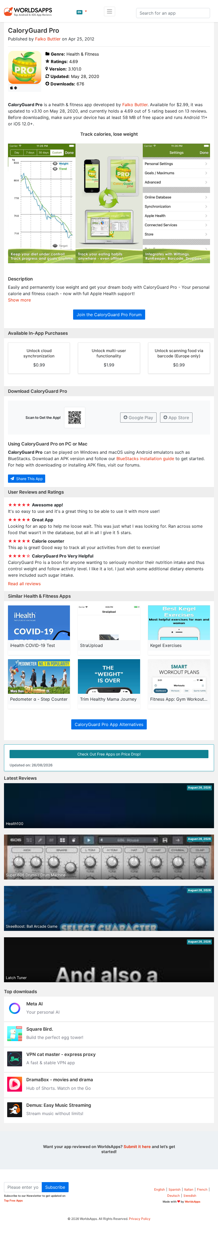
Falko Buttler (48, 39)
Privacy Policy (139, 1219)
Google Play (140, 417)
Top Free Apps (13, 1200)
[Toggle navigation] (109, 11)
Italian (188, 1189)
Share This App (29, 478)
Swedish (189, 1196)
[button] (82, 11)
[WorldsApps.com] (29, 11)
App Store (178, 417)
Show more (19, 300)
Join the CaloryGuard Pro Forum (109, 314)
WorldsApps (192, 1201)
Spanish (175, 1189)
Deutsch (173, 1196)
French (202, 1189)
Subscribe (55, 1187)
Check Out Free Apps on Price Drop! (109, 754)
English (159, 1189)
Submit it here (137, 1146)
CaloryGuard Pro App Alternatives (109, 724)
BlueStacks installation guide (145, 458)
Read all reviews (24, 583)
